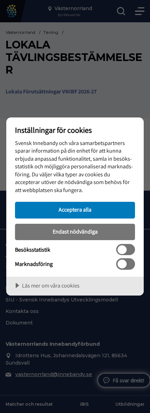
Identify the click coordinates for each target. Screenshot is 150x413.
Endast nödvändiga (75, 231)
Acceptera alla (75, 209)
